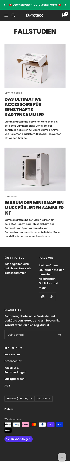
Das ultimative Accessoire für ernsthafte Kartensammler (24, 107)
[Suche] (13, 15)
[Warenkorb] (64, 15)
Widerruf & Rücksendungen (15, 370)
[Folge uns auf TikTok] (51, 297)
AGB (7, 385)
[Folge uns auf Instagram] (43, 297)
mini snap (10, 196)
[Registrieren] (59, 334)
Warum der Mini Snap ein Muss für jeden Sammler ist (34, 208)
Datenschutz (13, 361)
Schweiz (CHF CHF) (18, 398)
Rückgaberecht (15, 379)
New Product (13, 93)
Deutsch (42, 398)
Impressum (12, 354)
